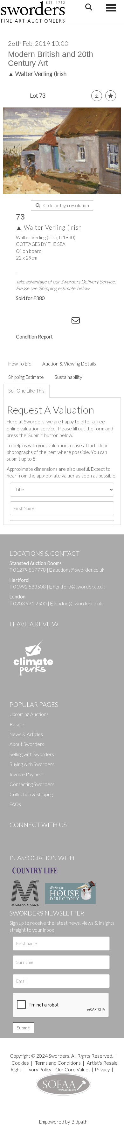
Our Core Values (73, 1069)
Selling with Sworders (32, 754)
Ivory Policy (39, 1069)
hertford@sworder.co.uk (79, 586)
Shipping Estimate (26, 377)
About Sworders (27, 744)
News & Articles (26, 734)
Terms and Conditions (58, 1063)
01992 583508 (29, 586)
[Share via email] (77, 321)
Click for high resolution (65, 205)
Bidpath (79, 1122)
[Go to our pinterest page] (41, 835)
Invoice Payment (27, 774)
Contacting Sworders (32, 784)
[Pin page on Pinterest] (51, 321)
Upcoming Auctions (29, 714)
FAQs (15, 804)
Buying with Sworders (32, 764)
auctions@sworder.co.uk (76, 570)
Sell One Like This (26, 390)
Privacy (102, 1069)
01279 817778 (29, 570)
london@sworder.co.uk (76, 603)
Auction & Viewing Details (69, 363)
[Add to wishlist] (110, 95)
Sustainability (68, 377)
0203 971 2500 (30, 603)
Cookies (20, 1063)
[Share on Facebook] (25, 321)
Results (17, 724)
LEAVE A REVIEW (34, 624)
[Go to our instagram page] (64, 321)
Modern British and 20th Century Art (50, 58)
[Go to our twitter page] (29, 835)
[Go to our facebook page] (16, 835)
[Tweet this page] (38, 321)
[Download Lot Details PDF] (96, 95)
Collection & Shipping (31, 794)
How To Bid (19, 363)
